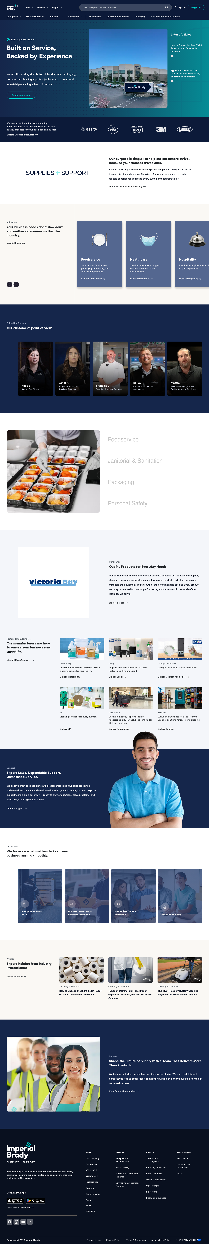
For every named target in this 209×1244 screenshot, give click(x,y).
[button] (9, 284)
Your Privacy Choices (186, 1240)
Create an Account (21, 95)
